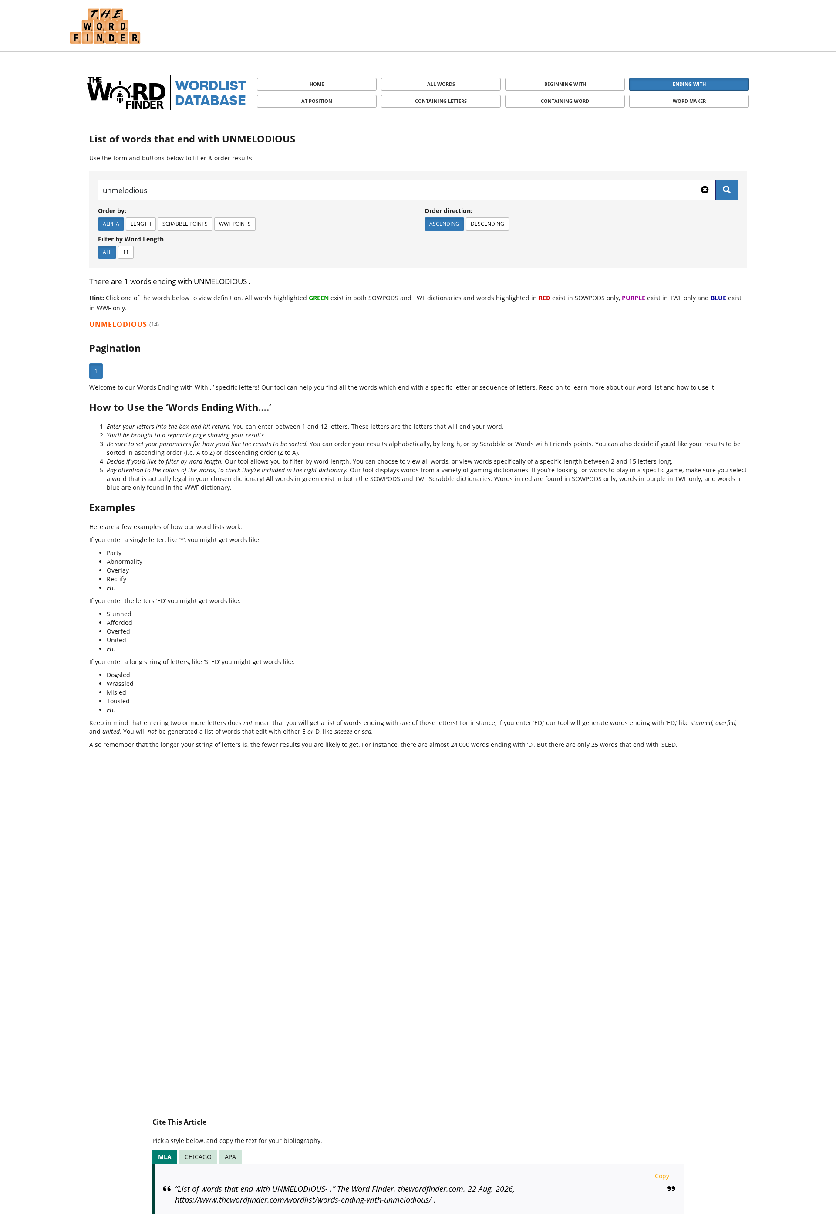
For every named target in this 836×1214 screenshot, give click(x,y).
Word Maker (689, 101)
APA (230, 1157)
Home (317, 84)
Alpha (111, 223)
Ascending (444, 223)
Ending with (689, 84)
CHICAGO (198, 1157)
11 (126, 252)
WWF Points (235, 223)
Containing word (565, 101)
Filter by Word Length (131, 239)
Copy (662, 1176)
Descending (487, 223)
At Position (316, 101)
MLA (165, 1157)
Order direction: (448, 211)
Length (141, 223)
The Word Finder (105, 26)
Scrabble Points (185, 223)
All (107, 252)
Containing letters (441, 101)
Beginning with (565, 84)
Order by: (112, 211)
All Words (441, 84)
